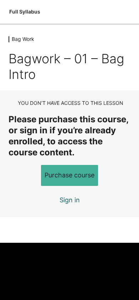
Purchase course (69, 175)
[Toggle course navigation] (126, 11)
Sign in (70, 200)
